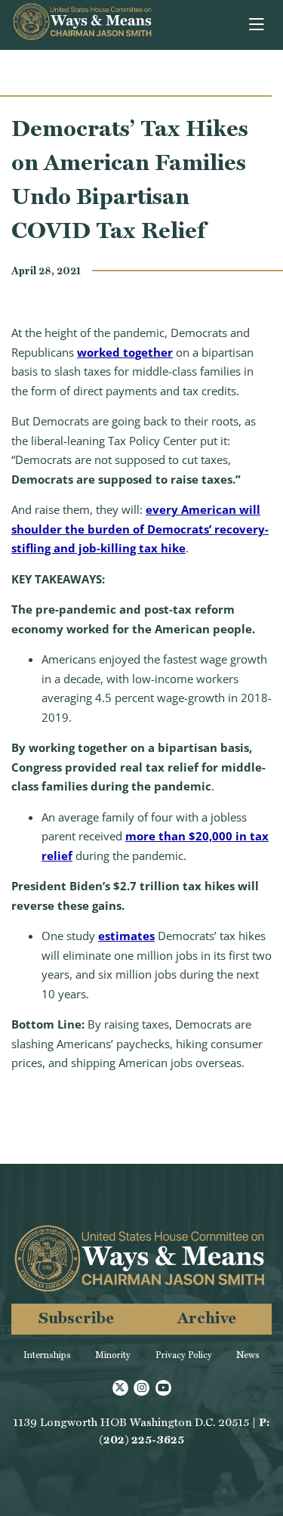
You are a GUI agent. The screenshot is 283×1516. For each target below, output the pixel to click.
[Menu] (257, 25)
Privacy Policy (183, 1355)
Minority (113, 1355)
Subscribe (76, 1317)
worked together (125, 352)
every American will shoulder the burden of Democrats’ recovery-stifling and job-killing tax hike (140, 528)
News (248, 1355)
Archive (206, 1317)
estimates (126, 935)
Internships (47, 1355)
